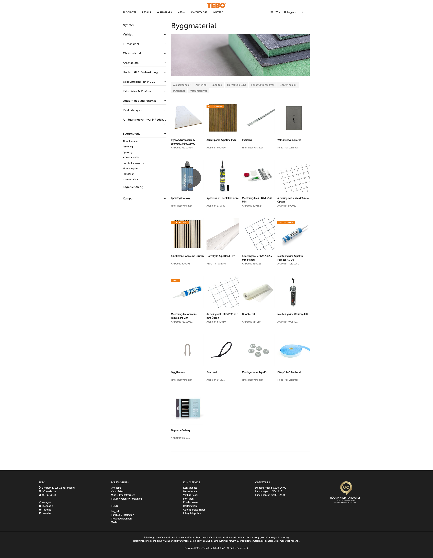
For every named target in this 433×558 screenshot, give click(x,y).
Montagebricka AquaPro (255, 372)
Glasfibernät (248, 314)
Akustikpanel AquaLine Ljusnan (187, 256)
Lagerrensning (133, 187)
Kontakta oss (190, 487)
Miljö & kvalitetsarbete (123, 495)
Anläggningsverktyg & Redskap (144, 119)
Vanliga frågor (190, 495)
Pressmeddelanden (121, 518)
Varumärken (117, 491)
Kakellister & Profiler (137, 91)
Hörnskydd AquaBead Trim (221, 256)
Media (114, 522)
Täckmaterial (132, 53)
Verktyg (128, 34)
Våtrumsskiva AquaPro (289, 140)
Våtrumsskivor (198, 91)
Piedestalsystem (134, 110)
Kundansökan (190, 502)
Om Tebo (116, 487)
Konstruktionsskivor (262, 85)
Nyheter (128, 25)
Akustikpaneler (181, 85)
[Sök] (303, 12)
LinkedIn (46, 513)
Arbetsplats (131, 63)
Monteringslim (288, 85)
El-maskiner (131, 44)
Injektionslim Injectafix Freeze (223, 198)
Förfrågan (188, 498)
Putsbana (247, 140)
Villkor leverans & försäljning (126, 498)
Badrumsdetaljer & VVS (139, 81)
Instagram (46, 502)
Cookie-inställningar (194, 509)
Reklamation (190, 506)
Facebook (46, 506)
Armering (201, 85)
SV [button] (276, 12)
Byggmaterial (132, 133)
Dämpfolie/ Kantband (289, 372)
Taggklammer (178, 372)
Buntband (212, 372)
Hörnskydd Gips (236, 85)
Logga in (291, 12)
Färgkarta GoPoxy (180, 430)
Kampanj (129, 198)
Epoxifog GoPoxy (180, 198)
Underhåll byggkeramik (139, 100)
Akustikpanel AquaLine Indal (221, 140)
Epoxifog (217, 85)
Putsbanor (179, 91)
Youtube (46, 509)
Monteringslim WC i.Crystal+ (293, 314)
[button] (130, 12)
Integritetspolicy (192, 513)
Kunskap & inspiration (122, 515)
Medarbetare (190, 491)
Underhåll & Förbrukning (140, 72)
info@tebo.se (48, 491)
